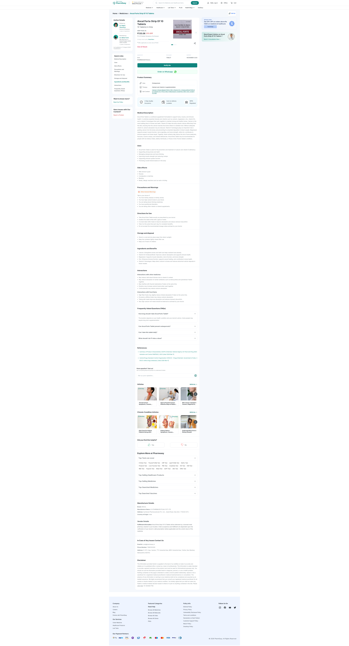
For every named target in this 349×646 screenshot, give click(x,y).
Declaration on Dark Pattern (191, 618)
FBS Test (164, 466)
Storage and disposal (120, 78)
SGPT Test (167, 468)
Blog (114, 612)
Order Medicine (117, 622)
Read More (151, 39)
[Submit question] (195, 375)
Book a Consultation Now (211, 39)
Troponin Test (150, 468)
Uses (115, 62)
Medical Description (120, 59)
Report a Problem (119, 115)
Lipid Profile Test (174, 463)
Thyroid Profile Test (154, 463)
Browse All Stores (153, 618)
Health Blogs (189, 7)
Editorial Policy (187, 606)
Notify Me (167, 65)
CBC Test (175, 468)
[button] (176, 3)
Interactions (117, 85)
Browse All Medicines (154, 610)
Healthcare (159, 7)
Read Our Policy (118, 102)
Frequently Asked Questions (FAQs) (119, 89)
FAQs (149, 621)
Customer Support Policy (190, 621)
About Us (115, 606)
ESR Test (189, 466)
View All (193, 384)
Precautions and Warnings (119, 70)
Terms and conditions (189, 615)
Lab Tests (171, 7)
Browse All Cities (153, 615)
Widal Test (159, 468)
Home (115, 13)
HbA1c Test (184, 463)
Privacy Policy (187, 609)
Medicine (148, 7)
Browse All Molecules (154, 612)
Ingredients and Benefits (121, 82)
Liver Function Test (154, 466)
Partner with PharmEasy (120, 615)
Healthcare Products (119, 625)
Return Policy (187, 623)
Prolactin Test (143, 466)
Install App (210, 26)
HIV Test (182, 466)
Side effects (118, 66)
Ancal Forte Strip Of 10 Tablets (142, 13)
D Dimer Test (143, 463)
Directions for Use (119, 75)
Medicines (124, 13)
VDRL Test (183, 468)
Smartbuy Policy (188, 626)
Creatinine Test (173, 466)
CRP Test (164, 463)
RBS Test (141, 468)
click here (140, 586)
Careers (115, 609)
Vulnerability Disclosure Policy (192, 612)
